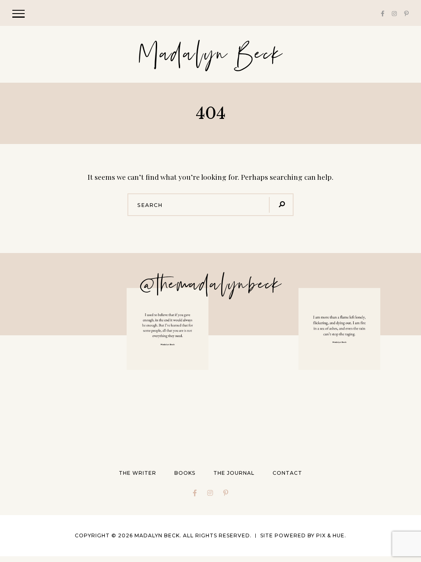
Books (184, 473)
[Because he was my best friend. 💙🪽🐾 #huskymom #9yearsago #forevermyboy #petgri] (82, 329)
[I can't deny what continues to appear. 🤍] (82, 411)
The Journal (233, 473)
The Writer (137, 473)
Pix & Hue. (331, 535)
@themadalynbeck (210, 284)
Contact (287, 473)
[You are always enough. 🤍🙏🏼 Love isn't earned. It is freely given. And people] (167, 329)
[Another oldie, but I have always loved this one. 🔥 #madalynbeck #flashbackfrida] (339, 329)
